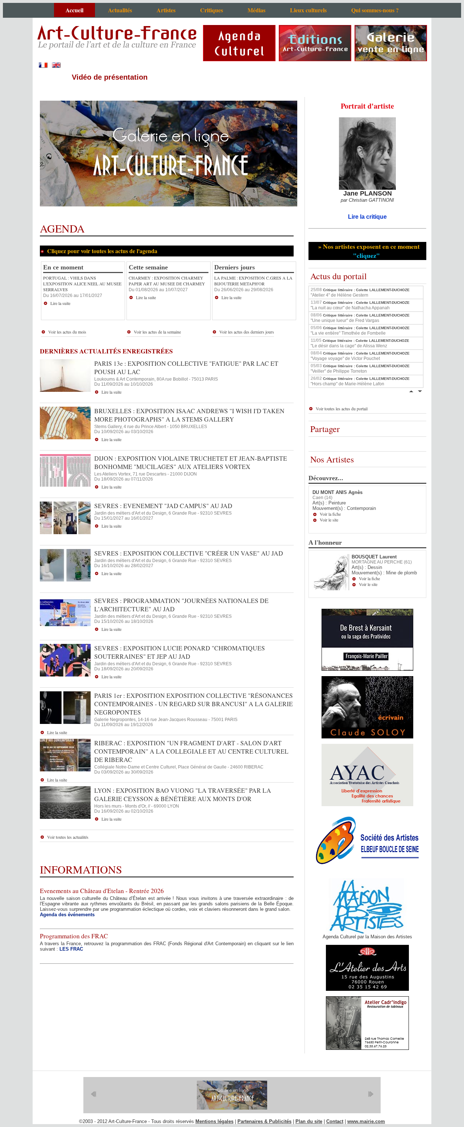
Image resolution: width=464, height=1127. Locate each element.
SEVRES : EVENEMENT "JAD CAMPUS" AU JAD (163, 506)
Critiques (211, 10)
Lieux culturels (308, 10)
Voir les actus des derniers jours (246, 332)
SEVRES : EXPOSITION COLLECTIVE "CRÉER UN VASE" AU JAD (188, 553)
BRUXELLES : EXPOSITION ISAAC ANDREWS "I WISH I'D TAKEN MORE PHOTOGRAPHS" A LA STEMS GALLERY (189, 415)
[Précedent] (411, 390)
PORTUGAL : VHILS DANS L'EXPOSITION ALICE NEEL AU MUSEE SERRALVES (82, 283)
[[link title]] (232, 1095)
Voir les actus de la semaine (157, 332)
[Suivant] (419, 390)
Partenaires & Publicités (264, 1121)
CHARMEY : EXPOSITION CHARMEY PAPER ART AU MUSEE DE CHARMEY (167, 280)
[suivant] (370, 1094)
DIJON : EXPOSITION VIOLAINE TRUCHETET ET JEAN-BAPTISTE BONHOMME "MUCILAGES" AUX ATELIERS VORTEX (190, 462)
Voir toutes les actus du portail (342, 408)
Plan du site (308, 1121)
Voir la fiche (330, 514)
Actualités (120, 10)
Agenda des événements (67, 914)
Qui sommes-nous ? (375, 10)
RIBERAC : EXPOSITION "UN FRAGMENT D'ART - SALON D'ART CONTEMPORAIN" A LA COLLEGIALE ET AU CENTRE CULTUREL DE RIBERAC (191, 751)
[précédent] (93, 1094)
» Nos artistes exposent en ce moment (368, 251)
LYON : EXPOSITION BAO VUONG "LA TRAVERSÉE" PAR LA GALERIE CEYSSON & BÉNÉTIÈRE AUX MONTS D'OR (182, 794)
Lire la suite (60, 303)
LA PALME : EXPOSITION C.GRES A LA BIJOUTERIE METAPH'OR (253, 280)
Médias (256, 10)
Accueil (74, 10)
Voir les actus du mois (67, 332)
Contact (334, 1121)
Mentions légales (214, 1121)
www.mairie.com (366, 1121)
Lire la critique (367, 217)
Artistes (166, 10)
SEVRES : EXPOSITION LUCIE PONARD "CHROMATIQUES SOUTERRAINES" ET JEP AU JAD (179, 652)
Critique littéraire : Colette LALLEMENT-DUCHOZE (360, 292)
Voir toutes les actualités (67, 837)
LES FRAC (71, 949)
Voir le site (329, 520)
